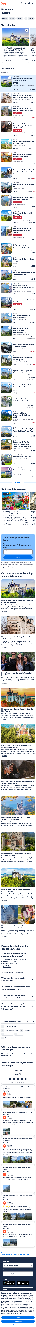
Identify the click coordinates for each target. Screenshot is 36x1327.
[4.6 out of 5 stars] (18, 1078)
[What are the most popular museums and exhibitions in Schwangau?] (33, 1006)
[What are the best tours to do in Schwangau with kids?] (33, 988)
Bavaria (17, 1253)
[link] (18, 83)
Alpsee (5, 969)
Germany (9, 1253)
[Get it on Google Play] (9, 1283)
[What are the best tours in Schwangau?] (33, 979)
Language (6, 1261)
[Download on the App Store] (23, 1283)
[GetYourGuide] (3, 3)
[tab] (12, 1021)
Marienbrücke (7, 967)
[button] (18, 83)
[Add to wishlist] (26, 30)
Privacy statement (8, 567)
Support (5, 1289)
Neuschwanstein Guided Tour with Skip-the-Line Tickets (17, 1168)
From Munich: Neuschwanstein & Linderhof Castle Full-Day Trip (17, 1087)
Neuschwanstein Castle (9, 961)
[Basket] (25, 3)
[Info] (7, 72)
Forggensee (6, 965)
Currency (5, 1270)
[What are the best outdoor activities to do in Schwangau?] (33, 996)
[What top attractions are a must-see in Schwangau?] (33, 955)
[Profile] (33, 3)
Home (3, 1253)
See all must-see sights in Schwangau (12, 972)
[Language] (29, 3)
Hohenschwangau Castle (10, 963)
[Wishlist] (22, 3)
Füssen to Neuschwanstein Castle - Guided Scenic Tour (17, 1196)
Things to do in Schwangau (9, 1254)
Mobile (5, 1279)
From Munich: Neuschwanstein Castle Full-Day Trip (17, 1112)
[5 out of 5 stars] (18, 1091)
